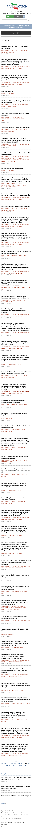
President (20, 647)
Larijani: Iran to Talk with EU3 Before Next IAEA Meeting (14, 47)
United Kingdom (17, 117)
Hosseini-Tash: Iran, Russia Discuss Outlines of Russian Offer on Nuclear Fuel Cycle (15, 372)
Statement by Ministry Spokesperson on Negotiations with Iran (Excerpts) (14, 414)
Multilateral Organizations (11, 183)
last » (24, 766)
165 (10, 766)
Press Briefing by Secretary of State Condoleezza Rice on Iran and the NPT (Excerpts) (13, 310)
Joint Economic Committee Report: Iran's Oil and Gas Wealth (15, 154)
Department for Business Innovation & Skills (14, 119)
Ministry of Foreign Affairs (10, 609)
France (14, 417)
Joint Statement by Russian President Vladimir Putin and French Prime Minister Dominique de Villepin (14, 643)
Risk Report (4, 824)
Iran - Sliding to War (7, 92)
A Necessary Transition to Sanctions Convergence (16, 796)
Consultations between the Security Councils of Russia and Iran (15, 426)
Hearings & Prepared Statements (12, 68)
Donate (10, 16)
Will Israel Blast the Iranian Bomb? (12, 169)
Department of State (15, 273)
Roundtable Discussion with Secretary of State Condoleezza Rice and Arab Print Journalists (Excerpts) (14, 485)
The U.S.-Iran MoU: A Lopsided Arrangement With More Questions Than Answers (16, 778)
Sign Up (19, 16)
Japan (14, 719)
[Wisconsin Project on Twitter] (24, 16)
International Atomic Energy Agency (13, 185)
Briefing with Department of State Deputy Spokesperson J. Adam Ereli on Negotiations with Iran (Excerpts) (15, 343)
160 (19, 763)
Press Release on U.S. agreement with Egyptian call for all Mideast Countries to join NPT (15, 471)
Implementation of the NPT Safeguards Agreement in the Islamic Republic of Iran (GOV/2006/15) (14, 282)
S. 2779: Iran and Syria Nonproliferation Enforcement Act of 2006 (14, 617)
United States (16, 66)
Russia (14, 300)
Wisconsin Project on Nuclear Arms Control (13, 813)
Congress (25, 66)
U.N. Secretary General (16, 690)
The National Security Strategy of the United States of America (15, 101)
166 (14, 766)
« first (15, 761)
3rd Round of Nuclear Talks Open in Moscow (15, 128)
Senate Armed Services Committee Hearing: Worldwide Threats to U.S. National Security (15, 195)
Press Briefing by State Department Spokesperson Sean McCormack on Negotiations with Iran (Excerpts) (12, 656)
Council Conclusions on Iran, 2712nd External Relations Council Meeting (16, 252)
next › (20, 766)
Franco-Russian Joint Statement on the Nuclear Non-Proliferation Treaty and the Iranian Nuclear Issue (14, 602)
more (3, 803)
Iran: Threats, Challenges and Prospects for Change (15, 576)
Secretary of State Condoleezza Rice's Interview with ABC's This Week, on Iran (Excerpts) (14, 670)
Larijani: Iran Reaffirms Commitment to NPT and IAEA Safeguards (15, 457)
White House (12, 106)
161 (22, 763)
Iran (13, 50)
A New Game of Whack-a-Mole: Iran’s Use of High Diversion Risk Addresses (15, 787)
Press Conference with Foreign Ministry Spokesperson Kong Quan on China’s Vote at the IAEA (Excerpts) (15, 699)
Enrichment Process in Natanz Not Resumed (15, 206)
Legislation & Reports (8, 161)
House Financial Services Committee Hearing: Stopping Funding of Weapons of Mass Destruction (16, 562)
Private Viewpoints (7, 93)
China (13, 703)
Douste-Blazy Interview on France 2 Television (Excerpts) (12, 498)
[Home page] (16, 9)
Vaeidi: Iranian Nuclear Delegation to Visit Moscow (14, 630)
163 (29, 763)
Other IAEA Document (8, 186)
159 (15, 763)
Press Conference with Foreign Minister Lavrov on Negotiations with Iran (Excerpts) (15, 297)
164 (7, 766)
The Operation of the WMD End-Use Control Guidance (15, 114)
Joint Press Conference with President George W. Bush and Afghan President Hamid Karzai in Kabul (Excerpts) (15, 140)
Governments (5, 50)
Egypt (14, 474)
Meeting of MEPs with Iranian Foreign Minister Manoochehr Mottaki (13, 401)
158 (11, 763)
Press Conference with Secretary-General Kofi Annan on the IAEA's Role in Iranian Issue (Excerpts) (15, 685)
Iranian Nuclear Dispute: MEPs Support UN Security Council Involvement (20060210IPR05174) (15, 588)
